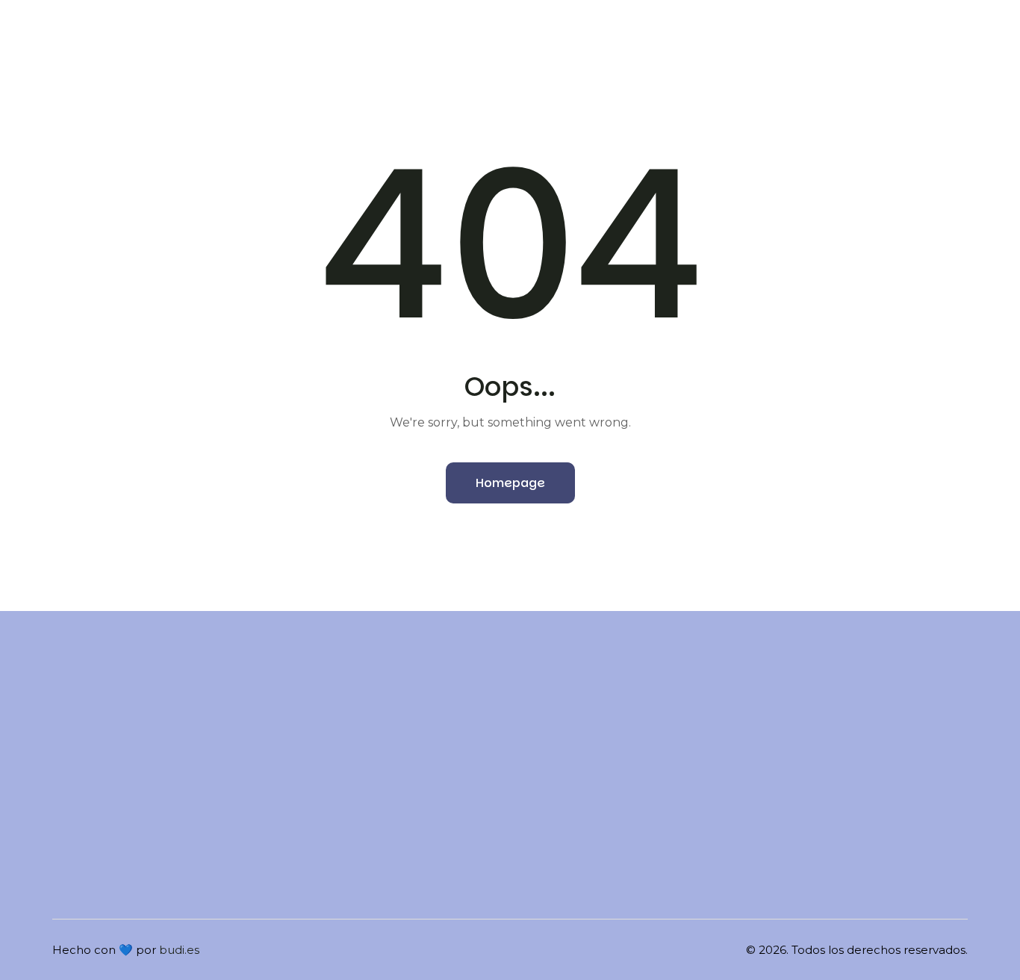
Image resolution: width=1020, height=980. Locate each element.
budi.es (179, 950)
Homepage (510, 482)
